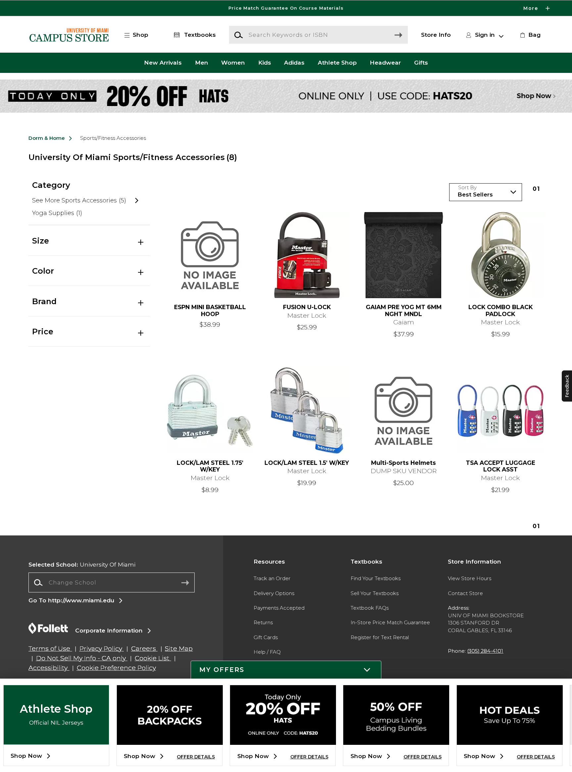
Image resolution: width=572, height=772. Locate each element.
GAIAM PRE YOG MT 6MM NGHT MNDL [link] (404, 310)
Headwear (385, 62)
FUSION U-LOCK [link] (307, 307)
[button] (286, 8)
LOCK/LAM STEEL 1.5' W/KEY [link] (306, 463)
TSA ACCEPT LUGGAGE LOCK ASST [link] (500, 466)
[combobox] (111, 582)
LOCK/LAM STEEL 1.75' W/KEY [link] (210, 466)
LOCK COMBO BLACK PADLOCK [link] (500, 310)
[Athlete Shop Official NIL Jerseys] (56, 739)
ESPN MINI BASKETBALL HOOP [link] (210, 310)
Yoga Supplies (57, 213)
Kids (264, 62)
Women (233, 62)
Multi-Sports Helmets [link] (403, 463)
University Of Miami (81, 564)
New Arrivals (163, 62)
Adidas (294, 62)
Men (201, 62)
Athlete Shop (337, 62)
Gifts (421, 62)
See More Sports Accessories (79, 200)
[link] (529, 34)
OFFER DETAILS (196, 756)
